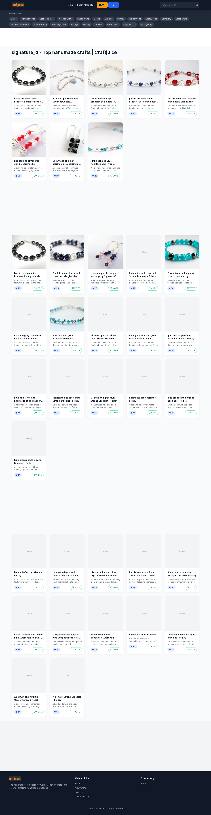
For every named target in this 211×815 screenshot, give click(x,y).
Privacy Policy (82, 796)
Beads (97, 19)
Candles (108, 19)
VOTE (39, 113)
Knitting (86, 24)
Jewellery (166, 19)
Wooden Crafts (65, 19)
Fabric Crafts (135, 19)
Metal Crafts (112, 24)
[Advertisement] (101, 37)
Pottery (120, 19)
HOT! (113, 5)
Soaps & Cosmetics (20, 24)
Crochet (98, 24)
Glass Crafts (181, 19)
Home (70, 5)
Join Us (79, 792)
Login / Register (85, 5)
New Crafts (80, 788)
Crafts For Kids (47, 19)
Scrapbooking (40, 24)
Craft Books (151, 19)
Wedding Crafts (59, 24)
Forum (144, 783)
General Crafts (28, 19)
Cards (14, 19)
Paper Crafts (83, 19)
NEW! (102, 5)
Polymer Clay (129, 24)
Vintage (74, 24)
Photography (146, 24)
